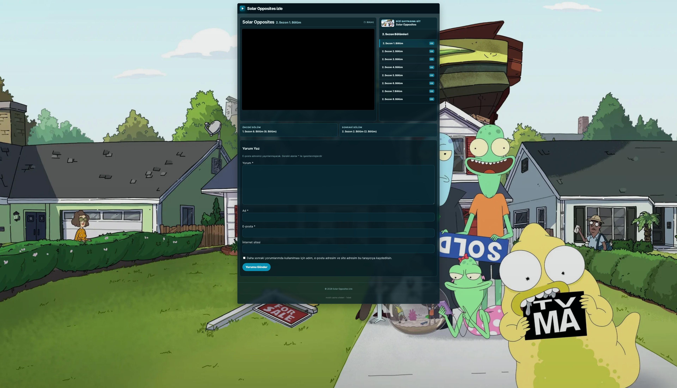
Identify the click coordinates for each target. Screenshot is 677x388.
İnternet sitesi (251, 242)
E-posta (248, 226)
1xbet (348, 297)
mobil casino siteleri (335, 297)
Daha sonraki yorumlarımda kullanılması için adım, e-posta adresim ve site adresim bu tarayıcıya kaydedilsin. (319, 258)
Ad (245, 210)
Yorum (247, 163)
